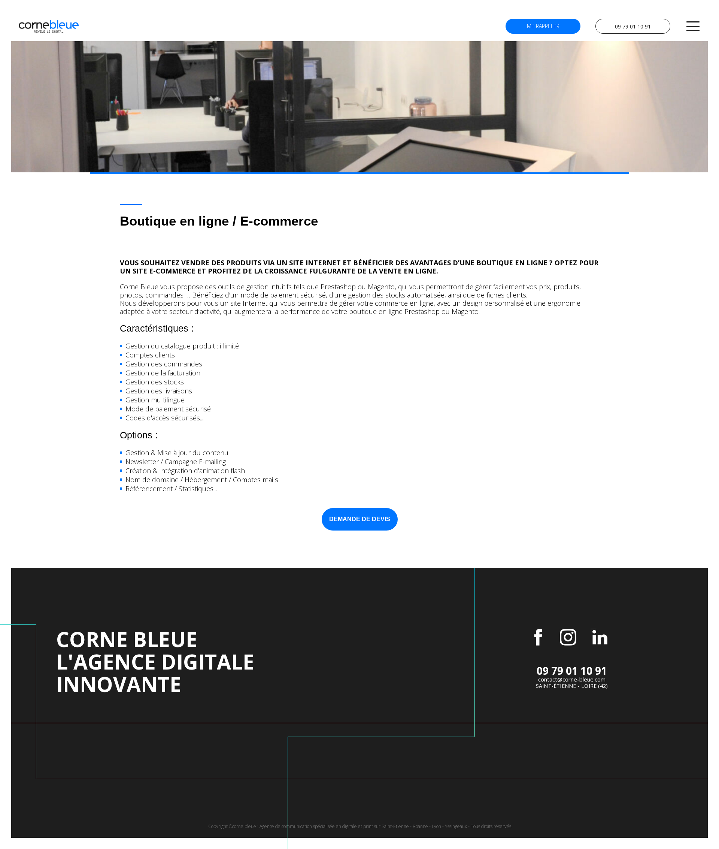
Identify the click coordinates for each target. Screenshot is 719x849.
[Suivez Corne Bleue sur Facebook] (538, 637)
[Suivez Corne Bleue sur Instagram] (568, 637)
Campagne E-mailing (195, 461)
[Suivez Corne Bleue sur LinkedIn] (600, 637)
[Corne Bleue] (48, 26)
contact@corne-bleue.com (572, 679)
